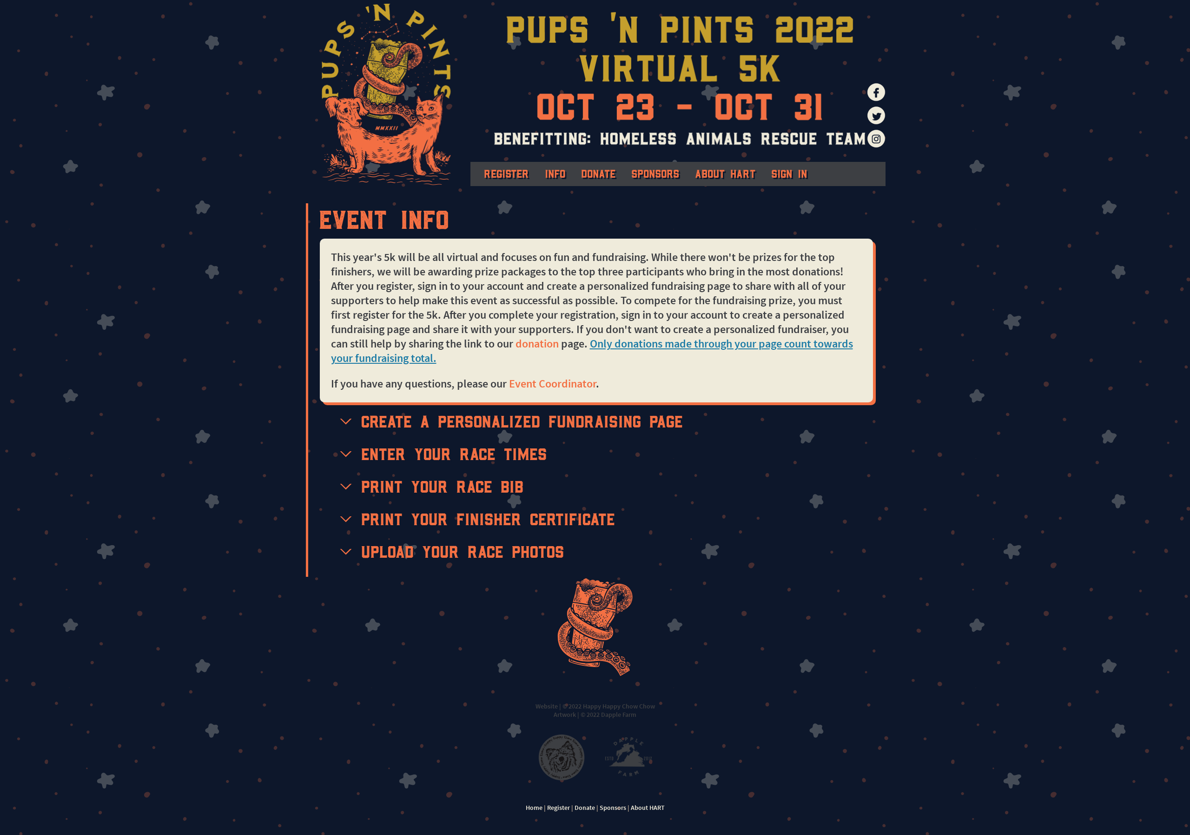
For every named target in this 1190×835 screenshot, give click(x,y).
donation (537, 343)
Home (534, 807)
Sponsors (656, 173)
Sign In (789, 173)
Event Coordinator (552, 383)
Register (506, 173)
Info (555, 173)
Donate (599, 173)
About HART (725, 173)
